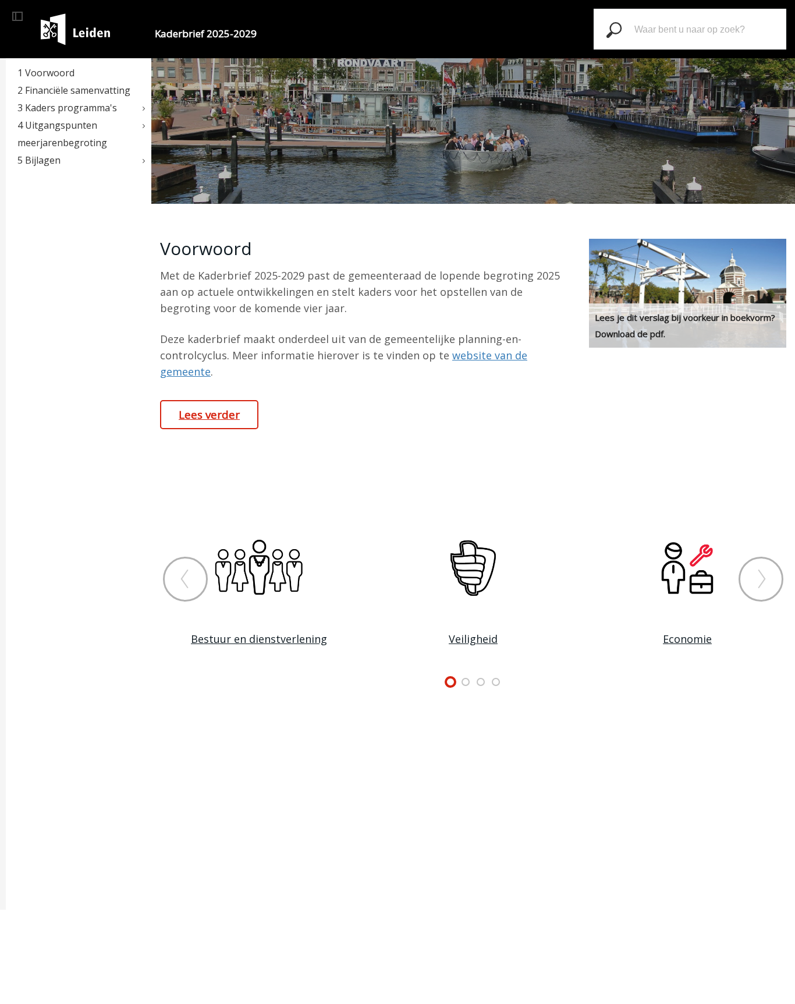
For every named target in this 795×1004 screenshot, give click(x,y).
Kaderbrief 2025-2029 (206, 33)
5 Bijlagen (39, 160)
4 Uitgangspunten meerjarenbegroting (62, 134)
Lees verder (209, 414)
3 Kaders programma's (67, 107)
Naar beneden (473, 189)
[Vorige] (185, 579)
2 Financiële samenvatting (73, 90)
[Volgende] (761, 579)
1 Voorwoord (45, 72)
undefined (450, 682)
